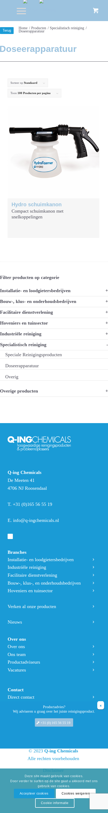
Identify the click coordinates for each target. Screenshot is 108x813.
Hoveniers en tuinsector (24, 323)
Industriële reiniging (20, 333)
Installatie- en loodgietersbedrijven (35, 290)
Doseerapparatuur (22, 365)
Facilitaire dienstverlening (26, 312)
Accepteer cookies (34, 793)
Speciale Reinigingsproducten (33, 354)
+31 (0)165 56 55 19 (32, 504)
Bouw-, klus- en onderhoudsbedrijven (38, 301)
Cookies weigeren (76, 793)
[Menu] (19, 10)
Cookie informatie (55, 803)
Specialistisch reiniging (23, 344)
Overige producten (19, 391)
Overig (11, 376)
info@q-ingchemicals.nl (36, 520)
